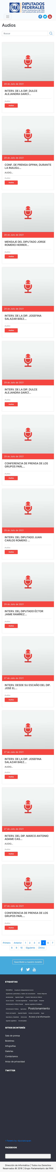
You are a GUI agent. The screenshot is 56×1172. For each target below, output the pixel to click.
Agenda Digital (19, 997)
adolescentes (9, 997)
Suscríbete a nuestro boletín (28, 962)
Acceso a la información (39, 1017)
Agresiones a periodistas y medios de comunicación (20, 993)
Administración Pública (12, 1009)
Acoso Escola (10, 1000)
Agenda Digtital (22, 1013)
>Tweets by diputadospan (18, 1140)
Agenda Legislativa (11, 1020)
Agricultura (23, 1009)
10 (21, 947)
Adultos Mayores (42, 993)
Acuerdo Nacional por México (33, 997)
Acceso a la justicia (34, 1013)
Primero (7, 942)
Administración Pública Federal (14, 1004)
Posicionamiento (39, 1008)
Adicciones (24, 1017)
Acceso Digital (33, 1000)
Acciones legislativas (21, 1000)
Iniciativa (9, 990)
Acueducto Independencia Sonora (23, 990)
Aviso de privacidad (15, 1061)
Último (41, 947)
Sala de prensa (12, 1035)
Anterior (18, 942)
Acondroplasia (22, 1020)
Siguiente (30, 947)
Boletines (9, 1040)
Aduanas (41, 1000)
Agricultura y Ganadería (12, 1017)
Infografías (10, 1046)
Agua (42, 1013)
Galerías (9, 1051)
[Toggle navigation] (7, 16)
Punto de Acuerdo (11, 1013)
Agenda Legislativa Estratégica (33, 1004)
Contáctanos (11, 1056)
